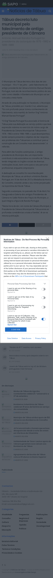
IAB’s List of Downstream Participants (29, 276)
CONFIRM (15, 330)
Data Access (26, 338)
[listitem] (26, 283)
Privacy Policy (40, 338)
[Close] (48, 239)
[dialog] (26, 289)
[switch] (43, 289)
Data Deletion (12, 338)
